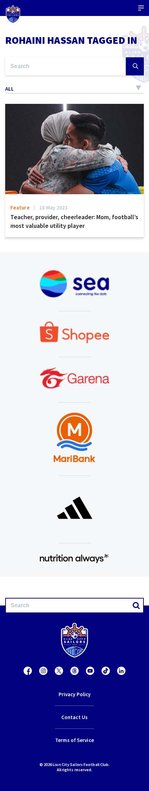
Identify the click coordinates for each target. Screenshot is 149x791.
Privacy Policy (74, 694)
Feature (19, 207)
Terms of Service (74, 740)
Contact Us (74, 717)
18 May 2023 (53, 207)
